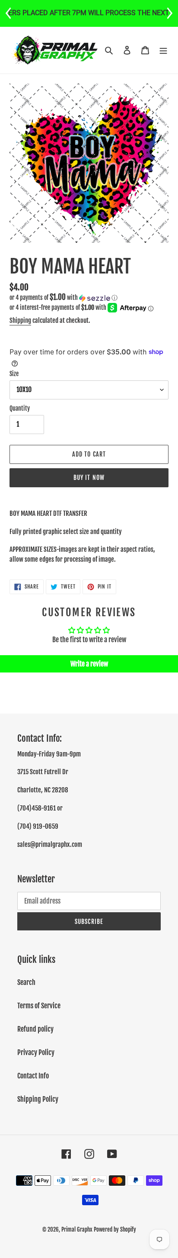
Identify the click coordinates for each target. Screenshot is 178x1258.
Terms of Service (38, 1005)
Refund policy (35, 1029)
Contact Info (33, 1075)
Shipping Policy (37, 1099)
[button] (64, 297)
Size (14, 373)
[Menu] (163, 50)
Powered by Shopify (115, 1229)
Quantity (20, 408)
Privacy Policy (35, 1052)
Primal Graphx (76, 1229)
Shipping (20, 320)
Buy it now (89, 477)
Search (26, 982)
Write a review (89, 664)
